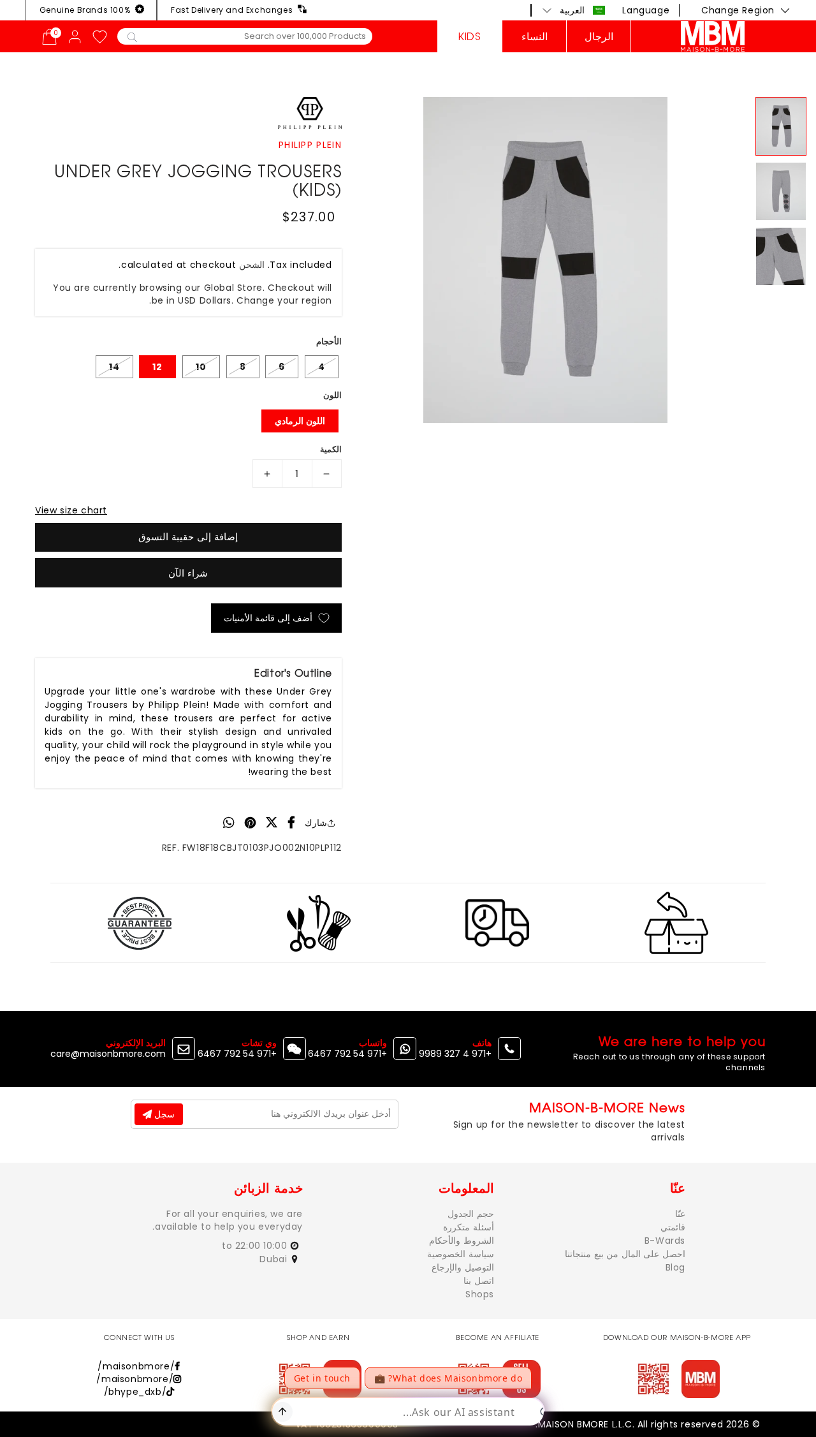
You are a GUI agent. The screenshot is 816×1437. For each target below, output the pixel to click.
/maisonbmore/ (136, 1366)
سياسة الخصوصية (460, 1254)
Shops (479, 1294)
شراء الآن (188, 573)
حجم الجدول (471, 1213)
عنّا (680, 1213)
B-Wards (665, 1240)
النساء (534, 36)
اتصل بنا (478, 1280)
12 (157, 366)
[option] (545, 260)
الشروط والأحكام (461, 1240)
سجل (163, 1114)
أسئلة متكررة (468, 1227)
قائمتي (672, 1227)
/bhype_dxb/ (135, 1391)
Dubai (274, 1259)
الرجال (599, 36)
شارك (316, 822)
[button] (574, 10)
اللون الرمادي (300, 421)
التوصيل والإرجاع (463, 1267)
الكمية (331, 449)
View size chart (71, 510)
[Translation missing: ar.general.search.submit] (132, 36)
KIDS (469, 36)
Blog (675, 1267)
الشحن (252, 264)
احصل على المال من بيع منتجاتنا (625, 1254)
